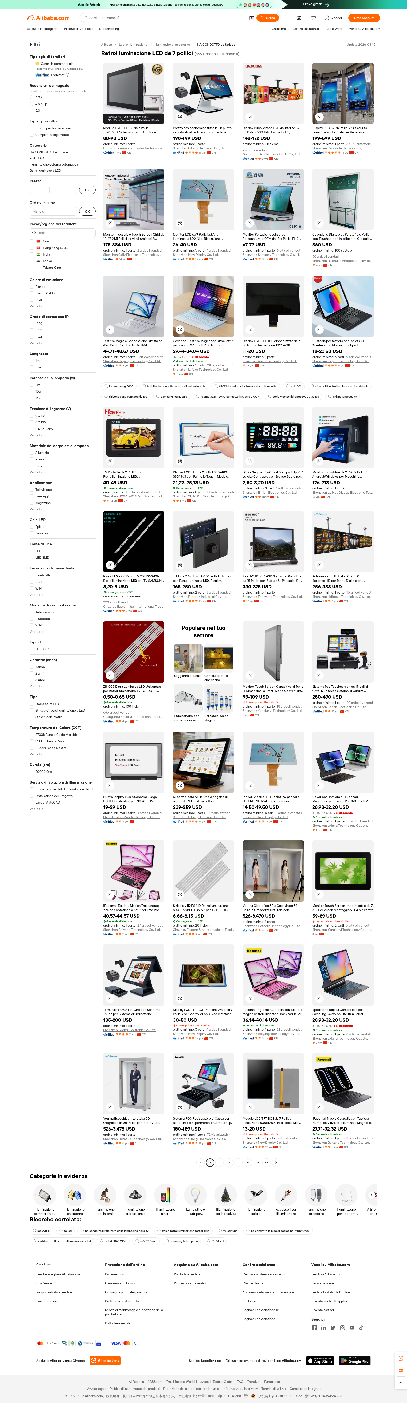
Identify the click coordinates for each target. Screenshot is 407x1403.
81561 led (218, 1241)
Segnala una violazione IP (261, 1310)
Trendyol (253, 1381)
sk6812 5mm (148, 1241)
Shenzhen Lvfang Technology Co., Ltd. (200, 369)
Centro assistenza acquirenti (264, 1274)
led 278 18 (43, 1230)
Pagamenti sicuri (117, 1274)
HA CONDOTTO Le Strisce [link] (216, 44)
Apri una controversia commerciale (268, 1292)
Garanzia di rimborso (120, 1283)
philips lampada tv (345, 396)
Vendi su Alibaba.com (326, 1274)
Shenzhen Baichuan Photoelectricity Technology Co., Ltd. (343, 261)
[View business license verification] (246, 1396)
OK (87, 190)
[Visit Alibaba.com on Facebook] (314, 1327)
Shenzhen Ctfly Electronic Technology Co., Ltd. (133, 254)
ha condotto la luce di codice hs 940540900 (280, 1230)
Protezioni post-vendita (122, 1301)
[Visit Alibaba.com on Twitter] (333, 1327)
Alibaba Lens (60, 1360)
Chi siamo (43, 1264)
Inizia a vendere (322, 1283)
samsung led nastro (174, 396)
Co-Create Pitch (48, 1283)
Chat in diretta (253, 1283)
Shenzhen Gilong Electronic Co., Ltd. (199, 148)
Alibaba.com (291, 1360)
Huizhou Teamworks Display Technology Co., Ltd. (133, 148)
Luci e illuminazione (133, 44)
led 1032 (296, 386)
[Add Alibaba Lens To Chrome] (105, 1360)
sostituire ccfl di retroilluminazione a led (64, 1241)
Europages (272, 1381)
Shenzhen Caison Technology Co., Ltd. (340, 148)
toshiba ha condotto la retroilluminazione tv (176, 386)
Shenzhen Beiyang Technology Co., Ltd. (132, 361)
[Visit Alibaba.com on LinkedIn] (323, 1327)
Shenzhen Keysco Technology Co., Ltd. (340, 361)
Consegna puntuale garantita (126, 1292)
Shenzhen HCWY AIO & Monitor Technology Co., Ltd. (133, 496)
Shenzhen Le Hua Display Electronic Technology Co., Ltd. (343, 492)
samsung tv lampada (184, 1241)
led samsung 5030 (121, 386)
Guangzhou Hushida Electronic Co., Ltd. (271, 154)
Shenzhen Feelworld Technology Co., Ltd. (273, 596)
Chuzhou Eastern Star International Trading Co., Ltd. (133, 606)
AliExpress (136, 1381)
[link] (401, 1358)
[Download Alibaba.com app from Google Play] (355, 1360)
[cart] (314, 18)
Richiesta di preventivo (190, 1283)
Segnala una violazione (259, 1319)
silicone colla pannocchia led (128, 396)
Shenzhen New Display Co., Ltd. (196, 254)
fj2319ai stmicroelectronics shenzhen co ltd (248, 386)
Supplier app (211, 1360)
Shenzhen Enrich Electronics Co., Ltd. (270, 492)
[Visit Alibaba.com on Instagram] (342, 1327)
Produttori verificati (188, 1274)
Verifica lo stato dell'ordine (330, 1292)
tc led (68, 1230)
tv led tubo (230, 1230)
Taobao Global (223, 1381)
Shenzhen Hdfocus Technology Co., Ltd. (341, 596)
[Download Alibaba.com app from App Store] (320, 1360)
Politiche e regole (117, 1323)
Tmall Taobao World (180, 1381)
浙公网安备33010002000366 (280, 1396)
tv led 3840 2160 (115, 1241)
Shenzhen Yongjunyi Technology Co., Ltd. (272, 710)
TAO (240, 1381)
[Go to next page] (276, 1162)
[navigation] (63, 604)
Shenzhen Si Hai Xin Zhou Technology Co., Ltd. (203, 496)
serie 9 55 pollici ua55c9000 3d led (296, 396)
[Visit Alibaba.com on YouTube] (352, 1327)
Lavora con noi (47, 1301)
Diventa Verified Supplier (329, 1301)
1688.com (155, 1381)
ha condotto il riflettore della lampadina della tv (116, 1230)
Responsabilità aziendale (54, 1292)
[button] (252, 18)
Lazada (204, 1381)
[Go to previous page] (200, 1162)
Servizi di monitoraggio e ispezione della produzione (134, 1312)
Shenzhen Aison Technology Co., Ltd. (270, 361)
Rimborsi (249, 1301)
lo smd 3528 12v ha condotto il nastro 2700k (230, 396)
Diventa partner (322, 1310)
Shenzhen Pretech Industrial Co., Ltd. (200, 596)
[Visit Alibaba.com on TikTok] (361, 1327)
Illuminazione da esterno (172, 44)
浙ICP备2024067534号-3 (323, 1396)
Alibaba (106, 44)
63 (266, 1162)
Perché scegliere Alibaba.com (58, 1274)
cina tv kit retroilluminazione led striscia (342, 386)
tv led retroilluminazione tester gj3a (186, 1230)
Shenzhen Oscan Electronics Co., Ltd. (339, 707)
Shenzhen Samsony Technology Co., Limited (273, 254)
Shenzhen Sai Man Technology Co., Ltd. (131, 817)
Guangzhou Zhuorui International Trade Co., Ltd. (133, 717)
